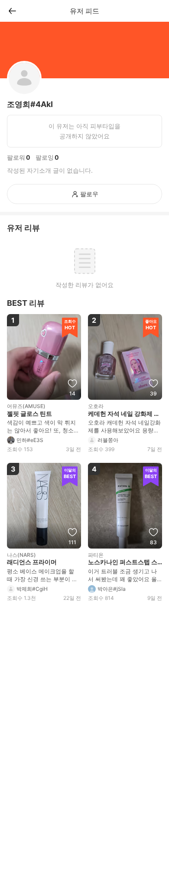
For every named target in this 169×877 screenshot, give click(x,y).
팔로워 (16, 157)
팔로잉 (45, 157)
